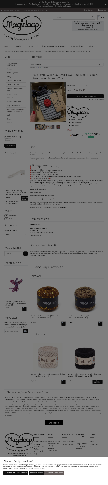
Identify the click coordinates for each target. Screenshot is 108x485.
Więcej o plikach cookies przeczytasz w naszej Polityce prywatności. (24, 468)
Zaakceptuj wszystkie (54, 473)
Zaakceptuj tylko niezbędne (16, 473)
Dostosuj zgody (36, 473)
